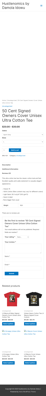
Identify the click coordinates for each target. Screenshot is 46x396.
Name (7, 256)
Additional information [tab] (10, 169)
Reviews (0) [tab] (6, 173)
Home (4, 100)
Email (7, 264)
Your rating (10, 237)
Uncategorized (12, 100)
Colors (4, 130)
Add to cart (15, 150)
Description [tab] (6, 165)
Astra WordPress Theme (27, 392)
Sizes (4, 138)
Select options (8, 324)
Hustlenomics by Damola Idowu (15, 5)
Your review (10, 242)
